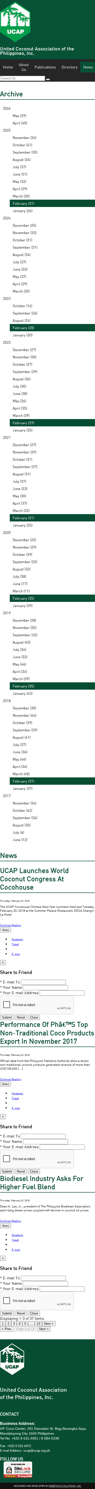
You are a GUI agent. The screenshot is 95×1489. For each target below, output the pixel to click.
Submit (7, 1017)
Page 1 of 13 (25, 1329)
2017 (7, 795)
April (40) (20, 123)
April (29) (20, 188)
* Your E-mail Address (19, 992)
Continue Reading (10, 925)
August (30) (21, 825)
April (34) (20, 671)
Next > (44, 1329)
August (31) (21, 474)
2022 (7, 342)
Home (8, 67)
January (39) (22, 605)
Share (5, 930)
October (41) (22, 145)
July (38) (19, 576)
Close (34, 1017)
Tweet (15, 944)
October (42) (22, 810)
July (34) (19, 649)
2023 (7, 298)
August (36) (21, 379)
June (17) (20, 583)
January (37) (22, 788)
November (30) (24, 357)
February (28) (23, 327)
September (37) (25, 466)
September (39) (25, 371)
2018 (7, 700)
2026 (7, 108)
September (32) (25, 635)
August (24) (21, 320)
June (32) (20, 657)
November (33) (24, 232)
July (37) (19, 167)
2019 (7, 613)
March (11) (21, 591)
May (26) (19, 401)
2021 (7, 437)
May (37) (19, 276)
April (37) (20, 503)
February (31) (23, 203)
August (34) (21, 159)
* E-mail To (10, 982)
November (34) (24, 803)
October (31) (22, 240)
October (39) (22, 554)
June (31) (20, 174)
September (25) (25, 561)
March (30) (21, 196)
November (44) (24, 715)
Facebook (17, 939)
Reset (21, 1017)
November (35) (24, 627)
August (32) (21, 569)
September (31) (25, 247)
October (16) (22, 306)
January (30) (22, 335)
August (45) (21, 642)
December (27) (24, 349)
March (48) (21, 774)
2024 (7, 218)
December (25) (24, 225)
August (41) (21, 737)
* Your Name (11, 987)
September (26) (25, 313)
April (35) (20, 408)
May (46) (19, 664)
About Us (24, 67)
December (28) (24, 620)
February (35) (23, 598)
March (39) (21, 415)
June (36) (20, 752)
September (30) (25, 152)
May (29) (19, 115)
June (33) (20, 269)
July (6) (18, 832)
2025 (7, 130)
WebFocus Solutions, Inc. (65, 1485)
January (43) (22, 693)
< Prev (6, 1329)
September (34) (25, 817)
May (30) (19, 496)
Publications (45, 67)
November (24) (24, 137)
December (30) (24, 708)
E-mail (16, 953)
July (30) (19, 386)
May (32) (19, 181)
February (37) (23, 781)
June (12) (20, 839)
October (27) (22, 364)
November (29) (24, 452)
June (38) (20, 393)
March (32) (21, 510)
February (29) (23, 423)
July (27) (19, 262)
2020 (7, 532)
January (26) (22, 210)
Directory (69, 67)
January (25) (22, 430)
